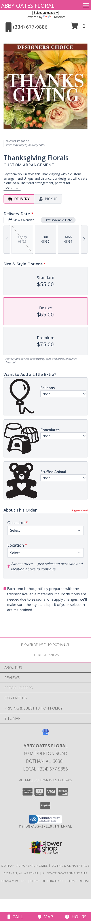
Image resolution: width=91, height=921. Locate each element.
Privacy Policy (13, 881)
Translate (59, 17)
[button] (78, 27)
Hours (78, 917)
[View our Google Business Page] (45, 734)
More (9, 188)
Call (16, 917)
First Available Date (58, 220)
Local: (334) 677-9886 (45, 769)
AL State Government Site (64, 873)
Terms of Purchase (46, 881)
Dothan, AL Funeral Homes (24, 866)
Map (47, 917)
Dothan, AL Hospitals (71, 866)
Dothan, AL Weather (21, 873)
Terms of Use (78, 881)
